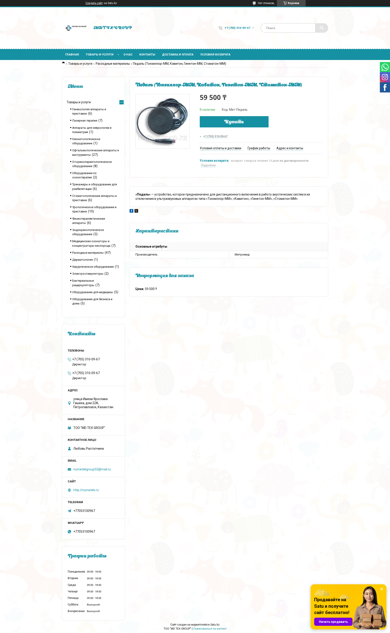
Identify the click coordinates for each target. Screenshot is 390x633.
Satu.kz (215, 624)
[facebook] (131, 211)
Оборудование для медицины (92, 292)
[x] (136, 211)
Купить (234, 122)
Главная (72, 54)
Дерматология (82, 259)
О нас (127, 54)
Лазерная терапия (84, 120)
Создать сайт (94, 3)
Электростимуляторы (87, 273)
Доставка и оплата (177, 54)
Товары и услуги (100, 54)
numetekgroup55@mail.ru (92, 469)
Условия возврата (215, 54)
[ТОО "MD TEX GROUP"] (75, 27)
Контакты (147, 54)
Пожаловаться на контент (210, 628)
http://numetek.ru (86, 490)
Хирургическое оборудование (93, 266)
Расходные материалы (113, 63)
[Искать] (321, 28)
